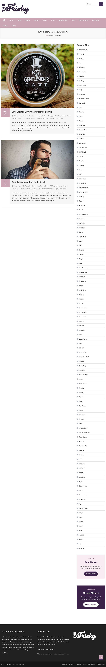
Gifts (80, 241)
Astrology (82, 67)
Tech (80, 490)
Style (73, 20)
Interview (82, 330)
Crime (81, 156)
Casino (81, 112)
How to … (82, 317)
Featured (82, 205)
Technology (83, 495)
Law (80, 334)
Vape (81, 530)
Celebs (36, 20)
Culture (81, 165)
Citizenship (82, 130)
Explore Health (91, 574)
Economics (82, 179)
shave (52, 118)
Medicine (82, 370)
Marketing (82, 366)
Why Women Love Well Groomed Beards (32, 112)
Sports (81, 472)
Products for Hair (84, 432)
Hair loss (82, 277)
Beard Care (83, 72)
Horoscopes (83, 308)
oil (47, 118)
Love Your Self (84, 357)
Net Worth (82, 406)
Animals (81, 54)
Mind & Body (83, 374)
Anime (81, 58)
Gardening (82, 236)
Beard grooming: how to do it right (29, 182)
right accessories (60, 189)
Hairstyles (82, 281)
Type (80, 526)
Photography (83, 428)
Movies (45, 20)
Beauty (81, 76)
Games (81, 232)
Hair (80, 263)
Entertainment (83, 20)
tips (56, 118)
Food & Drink (83, 214)
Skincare (82, 468)
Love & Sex (83, 352)
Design (81, 170)
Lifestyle (82, 348)
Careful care (36, 189)
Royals (5, 25)
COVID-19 (82, 152)
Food (81, 210)
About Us (64, 664)
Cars (80, 107)
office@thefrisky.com (48, 649)
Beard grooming (60, 116)
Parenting (95, 20)
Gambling (82, 228)
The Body (82, 499)
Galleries (82, 223)
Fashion (81, 201)
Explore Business (91, 604)
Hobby (81, 299)
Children (82, 125)
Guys (33, 186)
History (81, 294)
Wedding (82, 548)
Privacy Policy (101, 664)
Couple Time (83, 147)
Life (80, 343)
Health (27, 20)
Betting (81, 81)
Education (82, 183)
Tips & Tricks (83, 508)
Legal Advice (83, 339)
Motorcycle (82, 383)
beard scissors (25, 189)
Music (81, 397)
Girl (80, 245)
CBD (80, 116)
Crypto (81, 161)
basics (60, 186)
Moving (81, 392)
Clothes (81, 138)
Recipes (81, 441)
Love (53, 20)
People (81, 419)
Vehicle (81, 535)
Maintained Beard (47, 189)
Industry (81, 321)
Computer (82, 143)
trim (61, 118)
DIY (80, 174)
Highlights (82, 290)
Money (81, 379)
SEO (80, 459)
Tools (81, 513)
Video (81, 539)
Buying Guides (84, 98)
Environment (83, 192)
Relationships (63, 20)
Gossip (81, 250)
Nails (80, 401)
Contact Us (72, 664)
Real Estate (83, 437)
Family (81, 196)
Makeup (81, 361)
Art (80, 63)
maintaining (41, 118)
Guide (81, 254)
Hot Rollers (82, 312)
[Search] (101, 4)
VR (80, 544)
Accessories (83, 49)
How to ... (40, 186)
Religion (81, 450)
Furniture (82, 219)
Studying (82, 477)
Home (12, 20)
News (19, 20)
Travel (14, 25)
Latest (79, 664)
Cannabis (82, 103)
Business (82, 94)
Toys (80, 517)
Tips (80, 504)
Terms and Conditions (89, 664)
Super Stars (83, 486)
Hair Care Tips (84, 268)
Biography (82, 85)
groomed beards (29, 118)
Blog (80, 90)
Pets (80, 423)
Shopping (82, 464)
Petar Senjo (17, 116)
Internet (81, 326)
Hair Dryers (83, 272)
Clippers (82, 134)
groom (20, 118)
